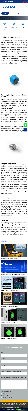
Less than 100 (7, 393)
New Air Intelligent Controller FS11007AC (10, 290)
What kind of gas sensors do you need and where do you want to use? (13, 378)
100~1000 (5, 395)
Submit (14, 401)
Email (3, 359)
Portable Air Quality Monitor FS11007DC (10, 306)
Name (2, 352)
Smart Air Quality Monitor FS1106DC (9, 338)
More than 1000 (7, 397)
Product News (14, 27)
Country (3, 365)
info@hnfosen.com (8, 1)
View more (21, 407)
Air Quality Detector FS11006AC (8, 322)
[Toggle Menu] (26, 6)
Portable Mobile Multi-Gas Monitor (9, 258)
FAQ (23, 27)
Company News (4, 28)
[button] (5, 13)
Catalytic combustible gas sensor (9, 165)
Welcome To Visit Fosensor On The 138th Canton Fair (13, 274)
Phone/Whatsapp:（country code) (11, 371)
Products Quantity (6, 391)
